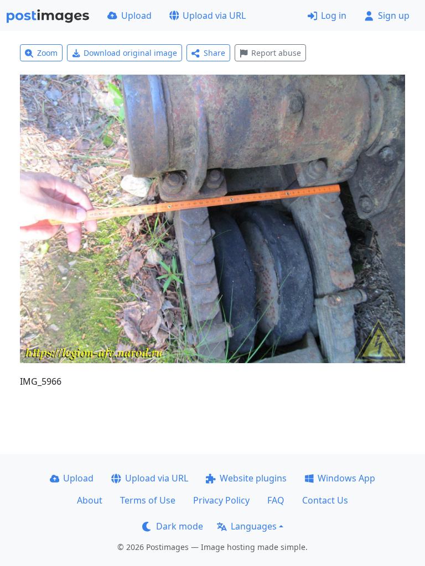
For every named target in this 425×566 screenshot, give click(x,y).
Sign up (394, 15)
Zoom (47, 53)
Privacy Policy (221, 500)
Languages (254, 526)
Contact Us (325, 500)
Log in (333, 15)
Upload (136, 15)
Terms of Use (147, 500)
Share (214, 53)
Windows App (346, 478)
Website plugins (253, 478)
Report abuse (276, 53)
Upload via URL (214, 15)
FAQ (275, 500)
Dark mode (179, 526)
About (89, 500)
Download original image (130, 53)
